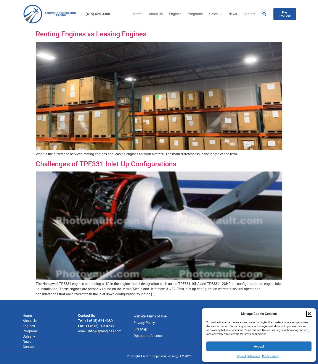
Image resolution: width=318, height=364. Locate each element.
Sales (213, 14)
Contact (249, 14)
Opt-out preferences (248, 356)
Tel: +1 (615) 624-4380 (95, 321)
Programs (195, 14)
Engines (175, 14)
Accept (259, 346)
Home (137, 14)
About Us (156, 14)
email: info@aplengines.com (100, 331)
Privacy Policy (270, 356)
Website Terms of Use (150, 316)
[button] (309, 314)
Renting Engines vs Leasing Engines (91, 34)
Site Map (140, 329)
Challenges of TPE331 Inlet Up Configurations (106, 164)
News (232, 14)
